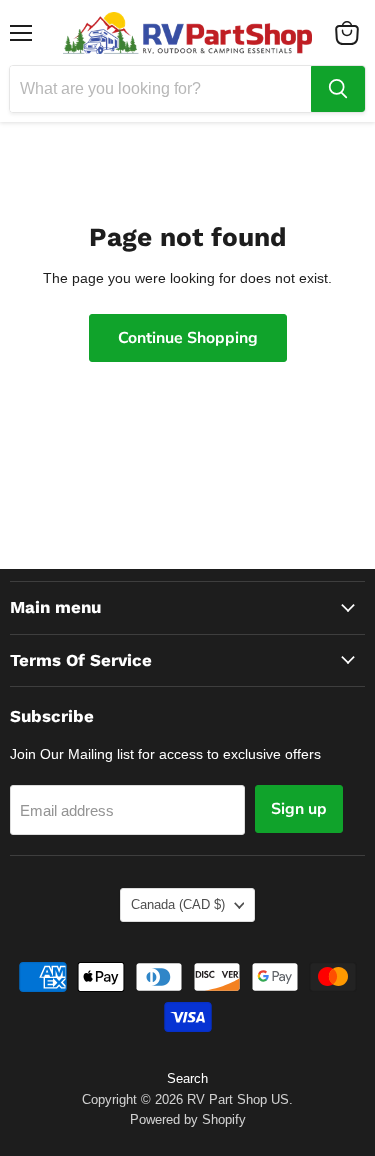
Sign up (299, 809)
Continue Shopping (188, 338)
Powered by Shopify (188, 1119)
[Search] (338, 89)
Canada (178, 904)
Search (187, 1078)
